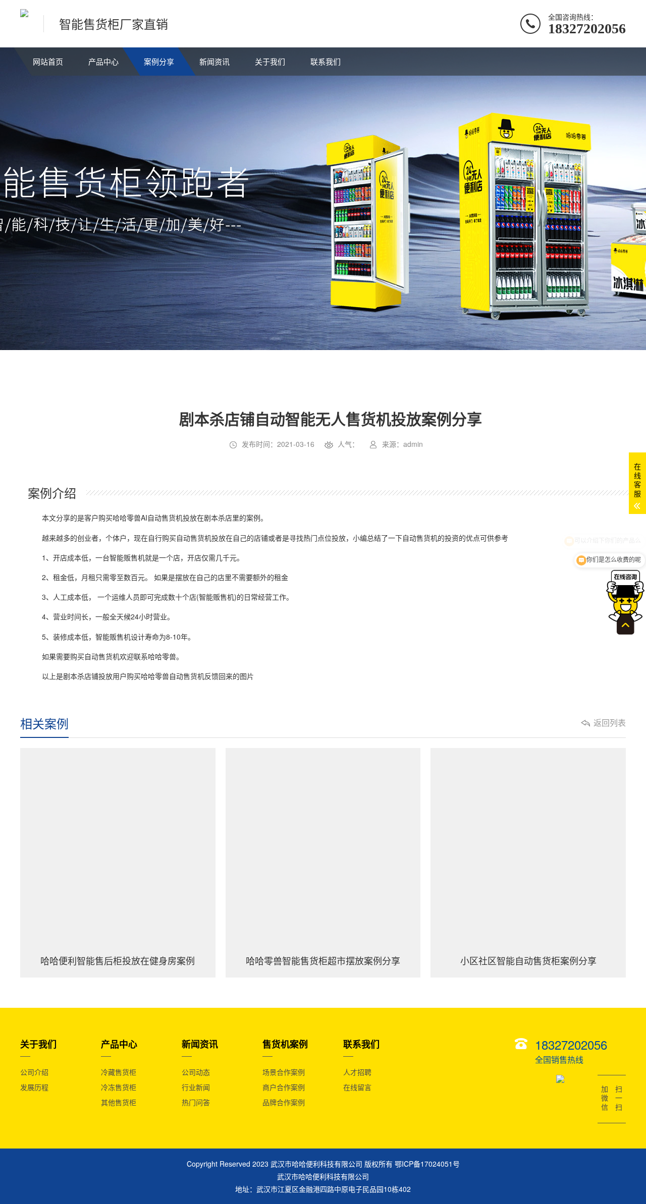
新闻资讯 (214, 61)
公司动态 (196, 1072)
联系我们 (325, 61)
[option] (253, 469)
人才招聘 (357, 1072)
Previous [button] (61, 469)
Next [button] (445, 469)
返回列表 (610, 722)
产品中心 (103, 61)
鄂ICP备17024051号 (427, 1164)
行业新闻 (196, 1087)
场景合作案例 (283, 1072)
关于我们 (270, 61)
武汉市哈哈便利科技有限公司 (323, 1176)
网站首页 (48, 61)
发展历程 (34, 1087)
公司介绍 (34, 1072)
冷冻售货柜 (118, 1087)
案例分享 (159, 61)
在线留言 (357, 1087)
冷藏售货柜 (118, 1072)
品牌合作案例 (283, 1102)
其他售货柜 (118, 1102)
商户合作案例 (283, 1087)
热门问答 (196, 1102)
